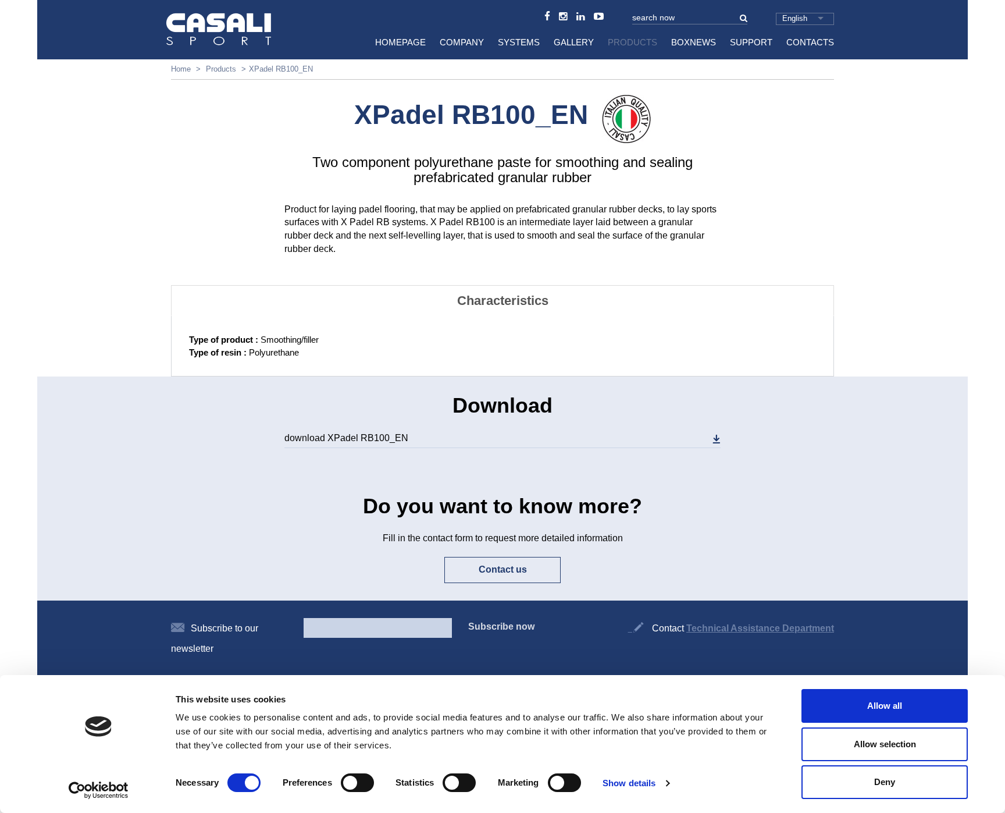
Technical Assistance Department (760, 628)
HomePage (400, 42)
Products (632, 42)
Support (751, 42)
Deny (884, 782)
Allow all (884, 706)
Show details (629, 783)
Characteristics (502, 300)
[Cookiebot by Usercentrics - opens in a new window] (98, 790)
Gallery (574, 42)
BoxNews (693, 42)
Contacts (810, 42)
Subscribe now (501, 626)
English (794, 18)
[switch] (357, 782)
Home (181, 69)
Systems (519, 42)
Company (462, 42)
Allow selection (885, 744)
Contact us (503, 569)
